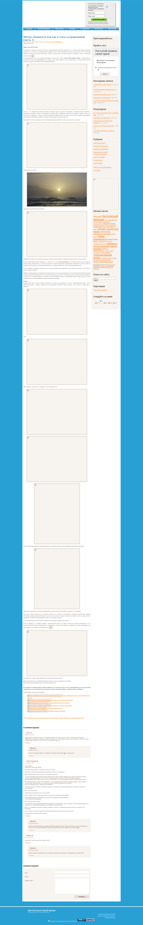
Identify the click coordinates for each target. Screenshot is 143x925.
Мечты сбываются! (56, 42)
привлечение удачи (100, 244)
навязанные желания (102, 234)
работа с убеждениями (101, 250)
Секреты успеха (98, 160)
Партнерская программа (100, 290)
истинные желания (109, 225)
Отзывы (72, 29)
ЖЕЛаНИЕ (98, 217)
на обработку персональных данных (98, 23)
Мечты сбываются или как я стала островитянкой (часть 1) (54, 38)
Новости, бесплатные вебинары (102, 167)
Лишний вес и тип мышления (102, 97)
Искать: (95, 278)
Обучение (59, 29)
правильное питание (105, 241)
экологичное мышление (103, 262)
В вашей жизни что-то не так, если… (60, 703)
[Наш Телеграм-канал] (97, 303)
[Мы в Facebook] (115, 303)
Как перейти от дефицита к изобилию (61, 705)
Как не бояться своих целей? (54, 708)
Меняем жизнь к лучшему (101, 152)
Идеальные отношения (100, 154)
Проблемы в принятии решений (56, 711)
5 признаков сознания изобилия (102, 84)
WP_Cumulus (111, 264)
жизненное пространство (102, 223)
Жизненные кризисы (99, 143)
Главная (29, 29)
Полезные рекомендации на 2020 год (104, 131)
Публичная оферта (110, 917)
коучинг (102, 229)
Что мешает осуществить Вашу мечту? (62, 700)
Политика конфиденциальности (106, 916)
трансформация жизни (77, 718)
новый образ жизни (65, 718)
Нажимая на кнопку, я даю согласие (98, 22)
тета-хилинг (105, 253)
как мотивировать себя (104, 226)
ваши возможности (111, 220)
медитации (105, 232)
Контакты (112, 29)
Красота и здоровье (99, 157)
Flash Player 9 (104, 266)
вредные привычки (98, 222)
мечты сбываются (54, 718)
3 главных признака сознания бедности (105, 89)
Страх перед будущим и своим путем (104, 126)
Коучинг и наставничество (101, 146)
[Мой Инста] (106, 303)
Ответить (27, 742)
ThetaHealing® (43, 29)
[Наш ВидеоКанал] (101, 303)
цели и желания (105, 260)
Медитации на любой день (101, 149)
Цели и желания (98, 163)
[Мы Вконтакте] (110, 303)
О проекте (85, 29)
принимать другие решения (105, 244)
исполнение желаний (43, 718)
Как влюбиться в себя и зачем (102, 94)
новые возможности (100, 237)
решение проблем (109, 250)
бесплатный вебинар (105, 217)
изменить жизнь (31, 718)
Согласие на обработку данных (106, 914)
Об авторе (98, 29)
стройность (97, 252)
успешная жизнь (106, 258)
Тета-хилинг (97, 170)
